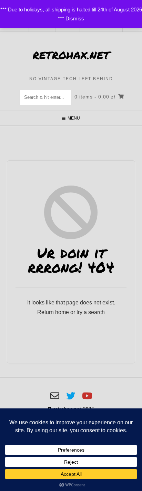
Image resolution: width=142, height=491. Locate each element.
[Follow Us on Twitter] (70, 395)
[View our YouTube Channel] (87, 395)
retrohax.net (71, 55)
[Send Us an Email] (54, 395)
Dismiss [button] (74, 18)
